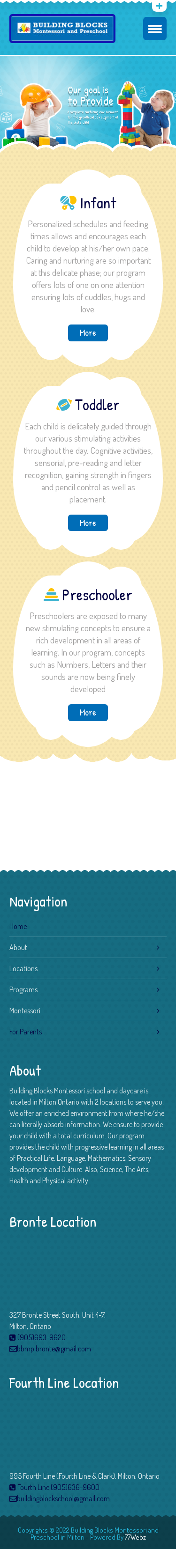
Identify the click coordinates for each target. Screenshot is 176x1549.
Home (18, 926)
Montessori (24, 1010)
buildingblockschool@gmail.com (63, 1498)
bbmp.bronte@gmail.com (54, 1348)
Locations (23, 968)
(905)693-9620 (41, 1337)
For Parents (25, 1031)
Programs (23, 989)
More (88, 332)
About (18, 947)
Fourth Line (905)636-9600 (57, 1487)
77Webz (135, 1537)
